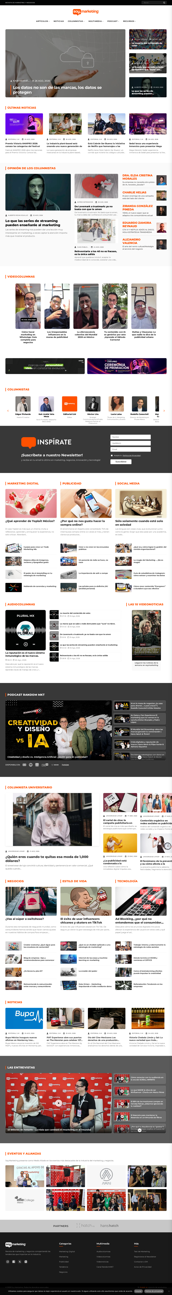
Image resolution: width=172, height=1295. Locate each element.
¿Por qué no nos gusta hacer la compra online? (82, 522)
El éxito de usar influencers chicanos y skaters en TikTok (81, 920)
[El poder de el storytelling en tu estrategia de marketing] (13, 574)
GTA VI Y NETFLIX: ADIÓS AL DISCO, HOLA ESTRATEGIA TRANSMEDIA (138, 231)
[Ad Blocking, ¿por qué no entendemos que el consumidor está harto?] (141, 901)
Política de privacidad (154, 1291)
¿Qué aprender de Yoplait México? (30, 521)
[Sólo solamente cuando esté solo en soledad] (141, 503)
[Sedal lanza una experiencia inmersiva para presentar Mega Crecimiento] (148, 123)
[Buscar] (164, 2)
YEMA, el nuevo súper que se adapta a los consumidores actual (138, 214)
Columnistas (75, 21)
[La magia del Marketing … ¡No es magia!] (123, 561)
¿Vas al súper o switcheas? (24, 919)
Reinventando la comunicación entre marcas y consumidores (38, 985)
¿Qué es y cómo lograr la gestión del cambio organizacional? (150, 548)
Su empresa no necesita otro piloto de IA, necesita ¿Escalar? (138, 183)
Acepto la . (128, 455)
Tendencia (63, 1267)
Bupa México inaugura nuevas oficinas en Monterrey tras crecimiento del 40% (21, 1040)
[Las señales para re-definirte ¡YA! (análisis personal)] (68, 587)
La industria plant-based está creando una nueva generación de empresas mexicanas (64, 146)
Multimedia (95, 21)
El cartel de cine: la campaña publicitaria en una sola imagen (117, 823)
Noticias (59, 21)
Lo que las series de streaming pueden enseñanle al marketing (145, 93)
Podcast (112, 21)
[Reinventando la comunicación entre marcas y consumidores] (13, 985)
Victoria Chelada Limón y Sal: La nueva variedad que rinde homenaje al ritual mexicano (146, 1040)
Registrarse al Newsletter (145, 1257)
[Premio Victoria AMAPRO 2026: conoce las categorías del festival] (24, 123)
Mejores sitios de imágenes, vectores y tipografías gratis (36, 561)
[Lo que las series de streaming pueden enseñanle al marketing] (38, 192)
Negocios (63, 1272)
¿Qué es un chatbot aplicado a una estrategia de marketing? (94, 946)
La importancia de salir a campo (93, 573)
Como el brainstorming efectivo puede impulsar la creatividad (148, 972)
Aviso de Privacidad (142, 1267)
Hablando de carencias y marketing (40, 586)
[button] (146, 640)
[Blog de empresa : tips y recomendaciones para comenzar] (13, 959)
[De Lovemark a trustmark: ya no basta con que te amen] (96, 186)
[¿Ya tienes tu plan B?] (13, 972)
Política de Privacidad (132, 455)
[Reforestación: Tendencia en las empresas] (123, 985)
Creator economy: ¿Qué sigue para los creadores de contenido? (39, 946)
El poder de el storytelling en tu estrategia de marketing (38, 574)
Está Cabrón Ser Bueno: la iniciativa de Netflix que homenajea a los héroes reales (106, 146)
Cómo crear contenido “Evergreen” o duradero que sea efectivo (150, 587)
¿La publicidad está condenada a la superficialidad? (115, 863)
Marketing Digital (67, 1251)
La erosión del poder (88, 971)
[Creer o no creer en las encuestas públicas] (68, 548)
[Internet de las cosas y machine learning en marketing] (68, 959)
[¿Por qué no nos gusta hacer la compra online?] (86, 503)
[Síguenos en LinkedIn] (26, 1261)
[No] (169, 1291)
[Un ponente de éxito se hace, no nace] (68, 561)
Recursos (128, 21)
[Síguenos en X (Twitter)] (20, 1261)
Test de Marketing (142, 1251)
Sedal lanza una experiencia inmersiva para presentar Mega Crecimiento (145, 146)
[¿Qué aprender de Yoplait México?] (31, 503)
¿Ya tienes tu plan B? (33, 971)
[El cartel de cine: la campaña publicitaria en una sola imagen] (120, 802)
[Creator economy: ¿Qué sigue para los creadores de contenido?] (13, 946)
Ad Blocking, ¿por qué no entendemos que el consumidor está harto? (138, 922)
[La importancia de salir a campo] (68, 574)
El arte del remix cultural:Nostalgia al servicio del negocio (138, 247)
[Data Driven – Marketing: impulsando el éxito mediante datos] (68, 985)
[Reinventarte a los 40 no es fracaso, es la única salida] (96, 231)
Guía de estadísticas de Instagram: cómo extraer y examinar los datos (149, 574)
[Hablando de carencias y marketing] (13, 587)
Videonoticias (103, 1262)
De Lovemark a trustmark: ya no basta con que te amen (94, 208)
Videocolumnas (103, 1257)
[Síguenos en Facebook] (13, 1261)
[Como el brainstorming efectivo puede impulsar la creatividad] (123, 972)
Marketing (63, 1257)
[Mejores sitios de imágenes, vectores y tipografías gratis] (13, 561)
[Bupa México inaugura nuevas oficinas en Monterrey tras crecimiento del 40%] (24, 1028)
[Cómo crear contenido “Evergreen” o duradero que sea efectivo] (123, 587)
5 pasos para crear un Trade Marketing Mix (36, 548)
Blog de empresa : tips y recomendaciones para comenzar (39, 959)
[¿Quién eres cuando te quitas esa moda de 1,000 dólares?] (52, 821)
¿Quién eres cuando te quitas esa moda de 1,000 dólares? (46, 859)
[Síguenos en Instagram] (7, 1261)
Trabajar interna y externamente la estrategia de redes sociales (149, 946)
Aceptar (138, 1291)
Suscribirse (120, 462)
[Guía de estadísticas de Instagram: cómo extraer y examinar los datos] (123, 574)
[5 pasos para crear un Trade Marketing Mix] (13, 548)
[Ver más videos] (139, 756)
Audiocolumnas (103, 1251)
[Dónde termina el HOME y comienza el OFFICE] (123, 959)
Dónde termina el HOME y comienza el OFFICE (145, 959)
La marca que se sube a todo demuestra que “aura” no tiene (147, 69)
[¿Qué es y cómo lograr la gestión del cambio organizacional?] (123, 548)
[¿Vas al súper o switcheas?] (31, 901)
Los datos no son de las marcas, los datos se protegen (57, 90)
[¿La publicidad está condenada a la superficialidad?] (120, 843)
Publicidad (63, 1262)
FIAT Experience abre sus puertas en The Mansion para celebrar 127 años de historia (64, 1040)
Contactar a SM (141, 1262)
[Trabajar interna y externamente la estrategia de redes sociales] (123, 946)
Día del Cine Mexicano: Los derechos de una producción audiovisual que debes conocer (104, 1040)
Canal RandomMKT (105, 1267)
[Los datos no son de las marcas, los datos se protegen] (65, 63)
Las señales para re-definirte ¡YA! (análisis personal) (93, 587)
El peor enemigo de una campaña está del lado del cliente (138, 197)
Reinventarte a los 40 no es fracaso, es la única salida (96, 253)
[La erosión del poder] (68, 972)
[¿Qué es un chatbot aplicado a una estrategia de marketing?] (68, 946)
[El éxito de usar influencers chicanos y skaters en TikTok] (86, 901)
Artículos (42, 21)
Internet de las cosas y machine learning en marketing (93, 959)
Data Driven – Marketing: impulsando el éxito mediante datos (95, 985)
